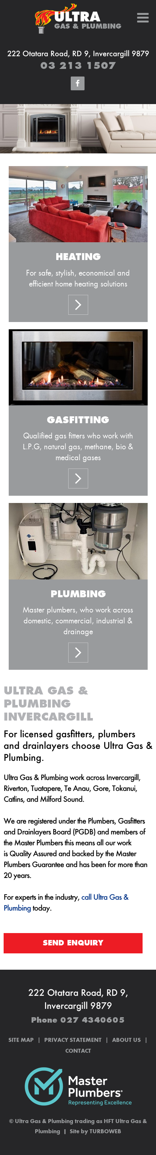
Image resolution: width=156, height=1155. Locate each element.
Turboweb (105, 1132)
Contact (78, 1051)
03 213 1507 (78, 65)
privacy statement (73, 1040)
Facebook (78, 84)
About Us (126, 1040)
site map (21, 1040)
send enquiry (73, 943)
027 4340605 (92, 1020)
